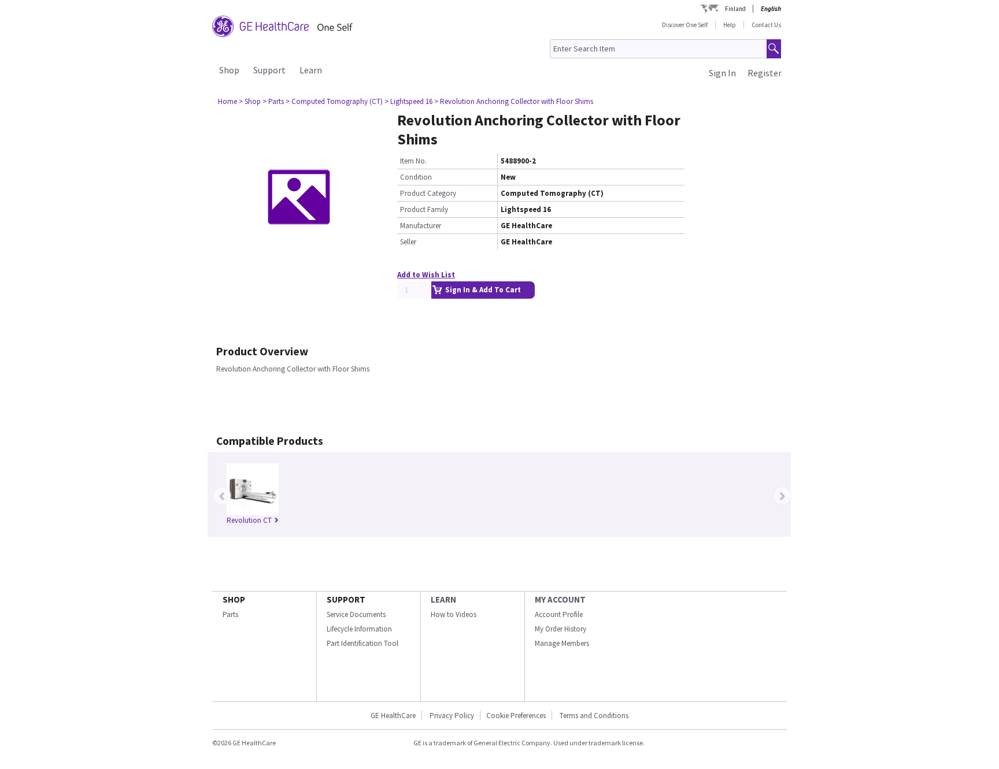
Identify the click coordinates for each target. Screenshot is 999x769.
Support (269, 70)
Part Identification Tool (362, 643)
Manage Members (562, 643)
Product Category (428, 193)
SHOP (234, 599)
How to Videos (453, 614)
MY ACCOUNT (560, 599)
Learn (310, 70)
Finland (735, 9)
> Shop (250, 101)
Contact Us (766, 25)
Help (729, 25)
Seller (408, 242)
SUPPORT (346, 599)
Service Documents (356, 614)
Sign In (722, 73)
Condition (416, 177)
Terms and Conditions (594, 715)
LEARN (443, 599)
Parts (230, 614)
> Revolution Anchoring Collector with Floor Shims (513, 101)
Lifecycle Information (359, 629)
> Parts (273, 101)
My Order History (560, 629)
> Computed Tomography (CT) (334, 101)
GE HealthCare (393, 715)
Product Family (424, 209)
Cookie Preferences (516, 715)
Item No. (413, 161)
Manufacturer (420, 226)
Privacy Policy (451, 715)
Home (227, 101)
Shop (229, 70)
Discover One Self (685, 25)
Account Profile (559, 614)
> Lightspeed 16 (408, 101)
